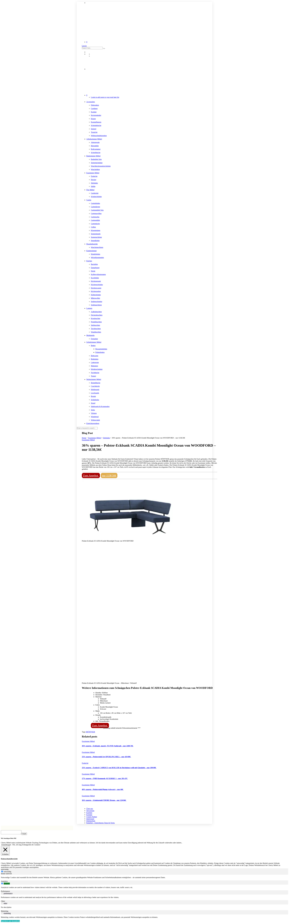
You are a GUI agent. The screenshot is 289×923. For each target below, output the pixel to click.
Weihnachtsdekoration (99, 136)
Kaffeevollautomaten (98, 274)
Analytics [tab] (4, 881)
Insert (24, 834)
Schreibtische (95, 152)
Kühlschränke (96, 295)
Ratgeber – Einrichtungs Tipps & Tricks (100, 823)
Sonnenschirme (96, 237)
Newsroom (90, 811)
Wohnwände (95, 420)
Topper (93, 376)
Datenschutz (90, 821)
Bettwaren (94, 356)
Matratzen (94, 366)
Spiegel (93, 129)
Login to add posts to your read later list (105, 97)
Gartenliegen (95, 207)
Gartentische (95, 224)
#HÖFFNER (90, 732)
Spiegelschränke (97, 163)
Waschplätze (95, 169)
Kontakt (89, 815)
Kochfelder (95, 278)
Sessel (93, 403)
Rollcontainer (95, 149)
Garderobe (94, 193)
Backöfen (94, 264)
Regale (93, 396)
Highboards (95, 390)
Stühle (93, 186)
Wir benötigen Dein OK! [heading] (8, 838)
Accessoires (90, 102)
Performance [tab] (5, 891)
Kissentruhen (95, 230)
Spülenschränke (96, 301)
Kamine (94, 112)
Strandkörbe (95, 241)
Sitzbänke (94, 183)
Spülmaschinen (96, 305)
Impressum (90, 819)
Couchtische (95, 386)
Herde (93, 271)
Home (84, 438)
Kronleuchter (95, 318)
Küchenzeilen (96, 291)
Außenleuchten (96, 312)
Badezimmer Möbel (93, 156)
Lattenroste (95, 362)
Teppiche (94, 132)
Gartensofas (95, 217)
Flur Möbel (90, 190)
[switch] (2, 883)
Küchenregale (96, 281)
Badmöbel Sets (96, 159)
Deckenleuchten (96, 315)
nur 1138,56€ (109, 475)
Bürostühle (95, 146)
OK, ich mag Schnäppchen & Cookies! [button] (26, 845)
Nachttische (95, 373)
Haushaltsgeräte (92, 244)
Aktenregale (95, 142)
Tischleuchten (96, 329)
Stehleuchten (95, 325)
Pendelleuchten (96, 322)
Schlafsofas (95, 400)
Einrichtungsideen (92, 423)
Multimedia (90, 335)
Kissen (93, 119)
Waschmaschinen (97, 247)
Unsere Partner (91, 817)
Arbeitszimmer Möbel (94, 139)
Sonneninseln (95, 234)
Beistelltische (95, 383)
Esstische (94, 176)
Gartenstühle (95, 220)
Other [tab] (3, 901)
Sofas (93, 410)
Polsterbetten (100, 352)
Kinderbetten (95, 254)
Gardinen (94, 108)
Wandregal (95, 417)
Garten (88, 200)
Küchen (89, 261)
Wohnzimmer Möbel (93, 379)
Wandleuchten (96, 332)
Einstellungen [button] (6, 845)
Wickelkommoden (97, 257)
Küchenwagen (96, 288)
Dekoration (95, 105)
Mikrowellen (95, 298)
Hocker (93, 180)
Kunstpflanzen (96, 122)
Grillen (93, 227)
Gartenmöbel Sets (97, 210)
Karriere (89, 813)
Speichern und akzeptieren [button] (10, 921)
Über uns (89, 809)
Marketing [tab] (4, 911)
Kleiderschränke (97, 369)
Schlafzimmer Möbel (93, 342)
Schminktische (96, 125)
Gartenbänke (95, 203)
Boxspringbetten (101, 349)
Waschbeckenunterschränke (101, 166)
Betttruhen (94, 359)
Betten (93, 345)
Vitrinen (94, 413)
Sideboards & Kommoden (100, 406)
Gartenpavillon (96, 213)
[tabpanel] (144, 878)
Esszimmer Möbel (92, 173)
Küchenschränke (97, 285)
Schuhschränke (96, 197)
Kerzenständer (96, 115)
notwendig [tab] (4, 869)
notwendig (7, 872)
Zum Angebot (91, 475)
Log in (84, 46)
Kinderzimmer (91, 251)
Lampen (89, 308)
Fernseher (94, 339)
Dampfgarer (95, 268)
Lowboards (95, 393)
